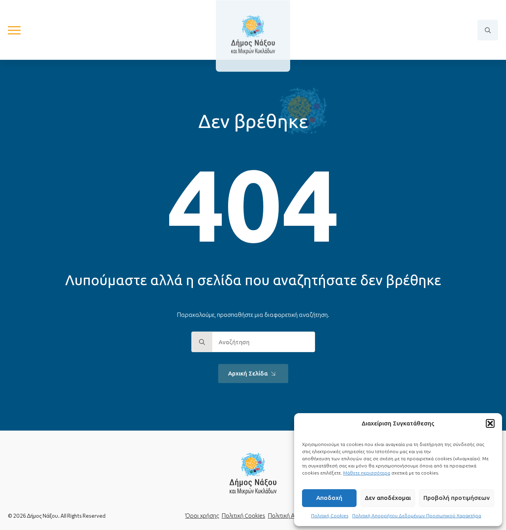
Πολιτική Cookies (329, 515)
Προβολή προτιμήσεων (456, 497)
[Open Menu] (14, 30)
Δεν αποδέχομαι (388, 497)
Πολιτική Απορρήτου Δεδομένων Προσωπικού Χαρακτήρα (416, 515)
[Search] (202, 342)
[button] (490, 423)
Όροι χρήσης (202, 515)
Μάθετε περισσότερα (366, 472)
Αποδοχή (329, 497)
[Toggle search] (488, 30)
